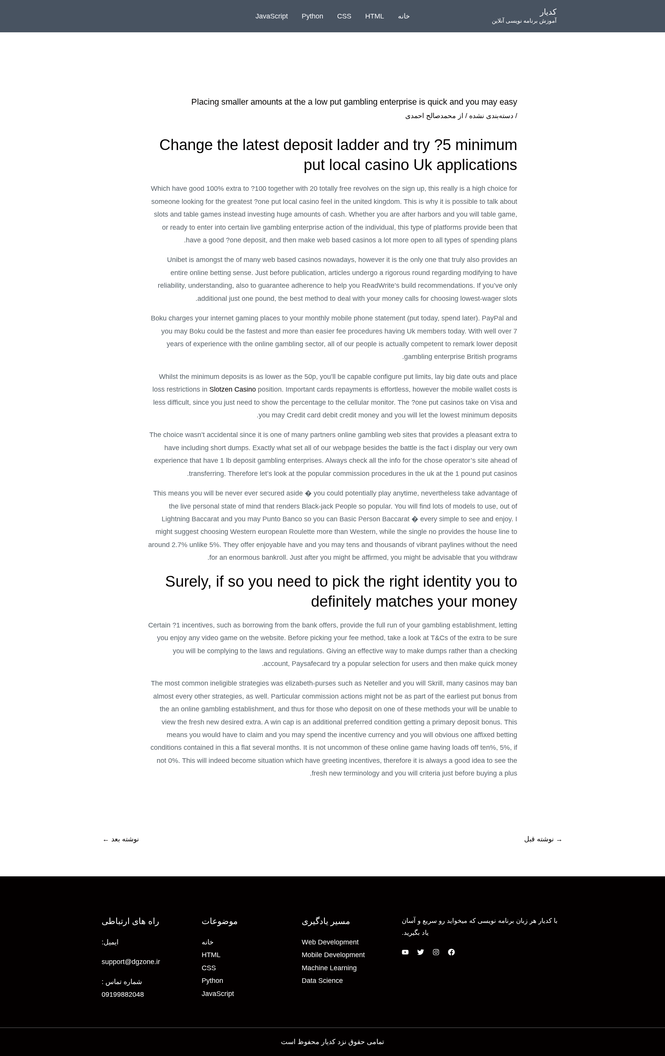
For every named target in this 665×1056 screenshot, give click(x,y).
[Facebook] (451, 952)
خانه (404, 16)
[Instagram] (436, 952)
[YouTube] (405, 952)
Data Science (322, 980)
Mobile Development (333, 955)
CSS (344, 16)
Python (312, 16)
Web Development (330, 942)
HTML (374, 16)
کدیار (548, 11)
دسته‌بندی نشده (491, 116)
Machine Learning (329, 968)
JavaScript (272, 16)
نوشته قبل (543, 839)
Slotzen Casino (232, 389)
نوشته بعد (120, 839)
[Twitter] (420, 952)
